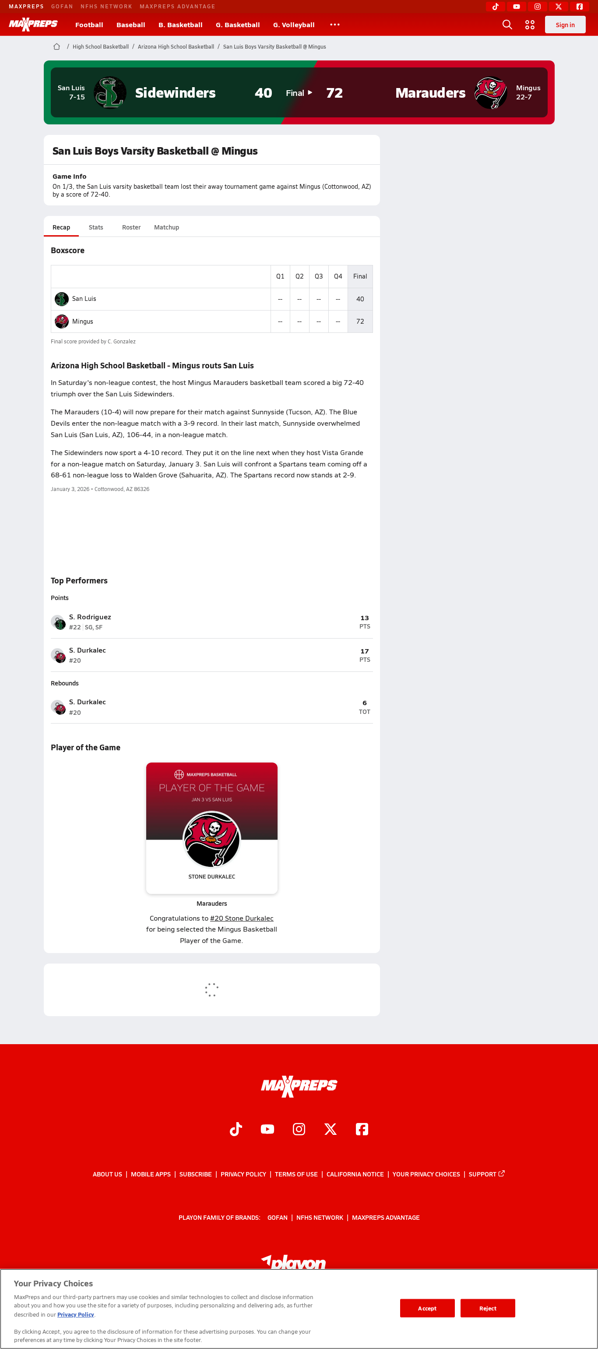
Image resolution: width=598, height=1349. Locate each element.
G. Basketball (238, 24)
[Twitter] (558, 6)
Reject (487, 1308)
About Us (107, 1173)
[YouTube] (516, 6)
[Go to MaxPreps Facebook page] (362, 1130)
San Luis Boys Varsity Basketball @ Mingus (274, 46)
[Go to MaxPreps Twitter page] (331, 1130)
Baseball (130, 24)
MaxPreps (26, 6)
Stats (96, 226)
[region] (299, 1309)
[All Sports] (335, 24)
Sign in (565, 24)
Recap (61, 226)
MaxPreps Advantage (178, 6)
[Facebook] (579, 6)
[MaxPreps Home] (33, 25)
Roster (131, 226)
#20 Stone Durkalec (242, 917)
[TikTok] (495, 6)
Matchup (166, 226)
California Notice (355, 1173)
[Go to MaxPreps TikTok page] (236, 1130)
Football (89, 24)
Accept (427, 1308)
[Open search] (507, 24)
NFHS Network (107, 6)
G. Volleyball (294, 24)
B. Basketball (180, 24)
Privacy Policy (243, 1173)
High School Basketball (101, 46)
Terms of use (296, 1173)
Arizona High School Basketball (176, 46)
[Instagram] (537, 6)
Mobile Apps (151, 1173)
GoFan (62, 6)
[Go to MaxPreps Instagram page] (299, 1130)
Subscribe (195, 1173)
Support (482, 1173)
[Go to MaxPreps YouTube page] (267, 1130)
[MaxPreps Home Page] (56, 46)
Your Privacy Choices (426, 1174)
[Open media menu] (530, 24)
